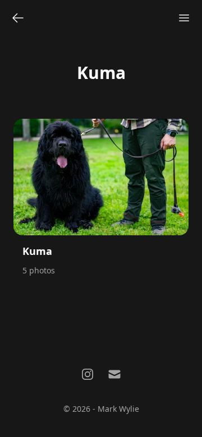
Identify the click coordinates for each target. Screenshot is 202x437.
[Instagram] (87, 374)
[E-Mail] (114, 374)
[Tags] (17, 17)
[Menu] (184, 17)
